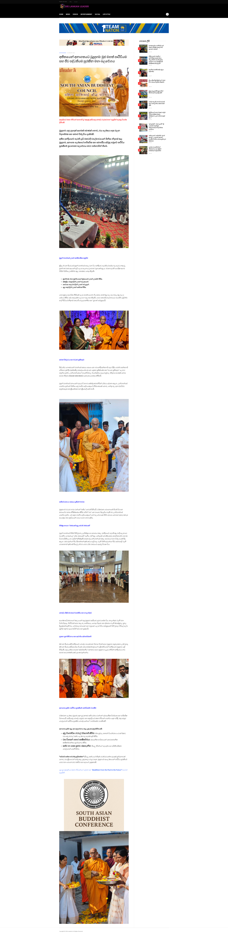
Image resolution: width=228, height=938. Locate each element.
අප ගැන (75, 1)
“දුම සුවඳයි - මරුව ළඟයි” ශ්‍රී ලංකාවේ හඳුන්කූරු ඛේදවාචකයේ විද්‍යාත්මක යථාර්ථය (156, 126)
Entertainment (86, 14)
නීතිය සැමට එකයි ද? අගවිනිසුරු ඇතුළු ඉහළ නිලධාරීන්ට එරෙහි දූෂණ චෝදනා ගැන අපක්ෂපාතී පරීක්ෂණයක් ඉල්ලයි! (156, 59)
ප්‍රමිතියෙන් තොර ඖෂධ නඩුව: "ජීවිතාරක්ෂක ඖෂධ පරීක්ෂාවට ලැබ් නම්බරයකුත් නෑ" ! (157, 114)
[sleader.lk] (74, 7)
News (68, 14)
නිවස (71, 1)
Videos (75, 14)
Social (97, 14)
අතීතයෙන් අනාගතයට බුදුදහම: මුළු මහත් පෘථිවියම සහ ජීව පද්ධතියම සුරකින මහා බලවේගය (93, 59)
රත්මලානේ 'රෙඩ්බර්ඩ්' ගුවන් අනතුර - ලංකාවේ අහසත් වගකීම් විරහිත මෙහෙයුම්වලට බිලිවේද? (157, 138)
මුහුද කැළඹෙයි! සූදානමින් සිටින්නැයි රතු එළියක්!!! (156, 92)
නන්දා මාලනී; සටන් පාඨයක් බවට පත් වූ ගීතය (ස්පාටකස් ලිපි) (157, 103)
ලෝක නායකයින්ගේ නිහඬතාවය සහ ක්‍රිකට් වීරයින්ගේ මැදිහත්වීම (155, 148)
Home (61, 14)
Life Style (106, 14)
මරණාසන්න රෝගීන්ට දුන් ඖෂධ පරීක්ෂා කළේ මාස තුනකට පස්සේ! (156, 47)
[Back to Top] (222, 932)
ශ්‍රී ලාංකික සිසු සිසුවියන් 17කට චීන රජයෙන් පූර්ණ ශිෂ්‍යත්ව (157, 81)
